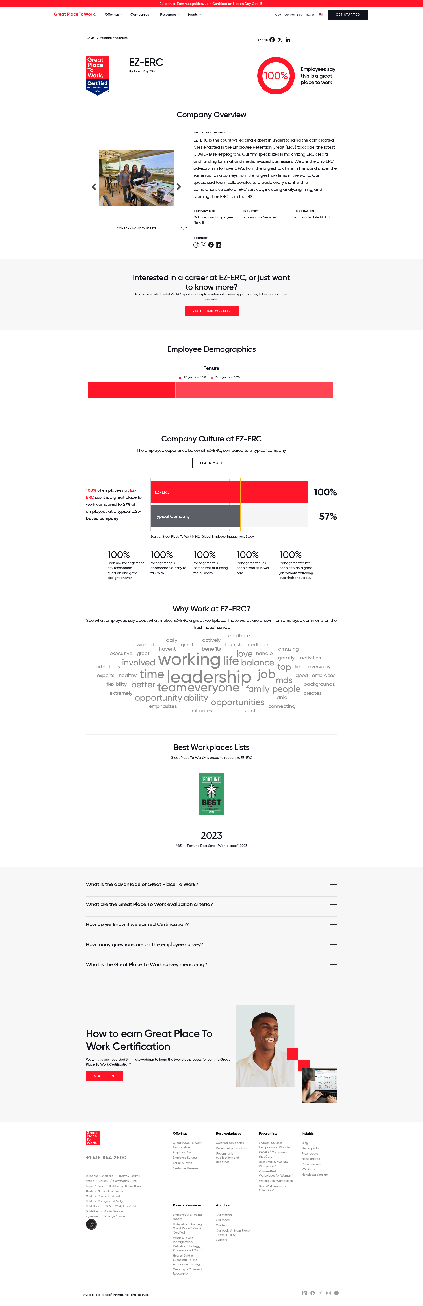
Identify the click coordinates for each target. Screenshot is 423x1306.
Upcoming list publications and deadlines (227, 1158)
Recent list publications (232, 1148)
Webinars (308, 1169)
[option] (136, 186)
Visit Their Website (212, 311)
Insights (307, 1133)
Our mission (224, 1214)
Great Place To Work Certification (187, 1145)
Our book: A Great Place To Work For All (232, 1232)
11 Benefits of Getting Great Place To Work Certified (187, 1228)
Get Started (348, 15)
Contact (289, 15)
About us (223, 1205)
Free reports (310, 1153)
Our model (223, 1220)
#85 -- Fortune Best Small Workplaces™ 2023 (211, 846)
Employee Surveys (185, 1157)
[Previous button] (93, 186)
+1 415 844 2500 (106, 1157)
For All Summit (182, 1163)
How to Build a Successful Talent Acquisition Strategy (186, 1260)
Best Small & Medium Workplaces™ (273, 1164)
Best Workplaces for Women (276, 1173)
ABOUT (278, 15)
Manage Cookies (115, 1216)
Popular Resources (187, 1205)
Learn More (211, 463)
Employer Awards (185, 1152)
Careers (104, 1180)
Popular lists (268, 1133)
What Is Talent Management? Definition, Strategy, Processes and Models (188, 1244)
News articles (311, 1158)
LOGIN (300, 15)
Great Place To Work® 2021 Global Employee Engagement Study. (208, 536)
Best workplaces (228, 1133)
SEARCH (310, 15)
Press (101, 1186)
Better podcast (312, 1148)
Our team (222, 1225)
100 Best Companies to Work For (276, 1145)
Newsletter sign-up (315, 1174)
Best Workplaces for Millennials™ (272, 1188)
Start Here (104, 1076)
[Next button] (179, 186)
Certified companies (230, 1143)
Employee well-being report (187, 1217)
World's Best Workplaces (275, 1180)
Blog (305, 1143)
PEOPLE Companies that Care (273, 1154)
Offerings (180, 1133)
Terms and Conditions (99, 1175)
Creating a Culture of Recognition (187, 1271)
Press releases (311, 1164)
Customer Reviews (185, 1168)
